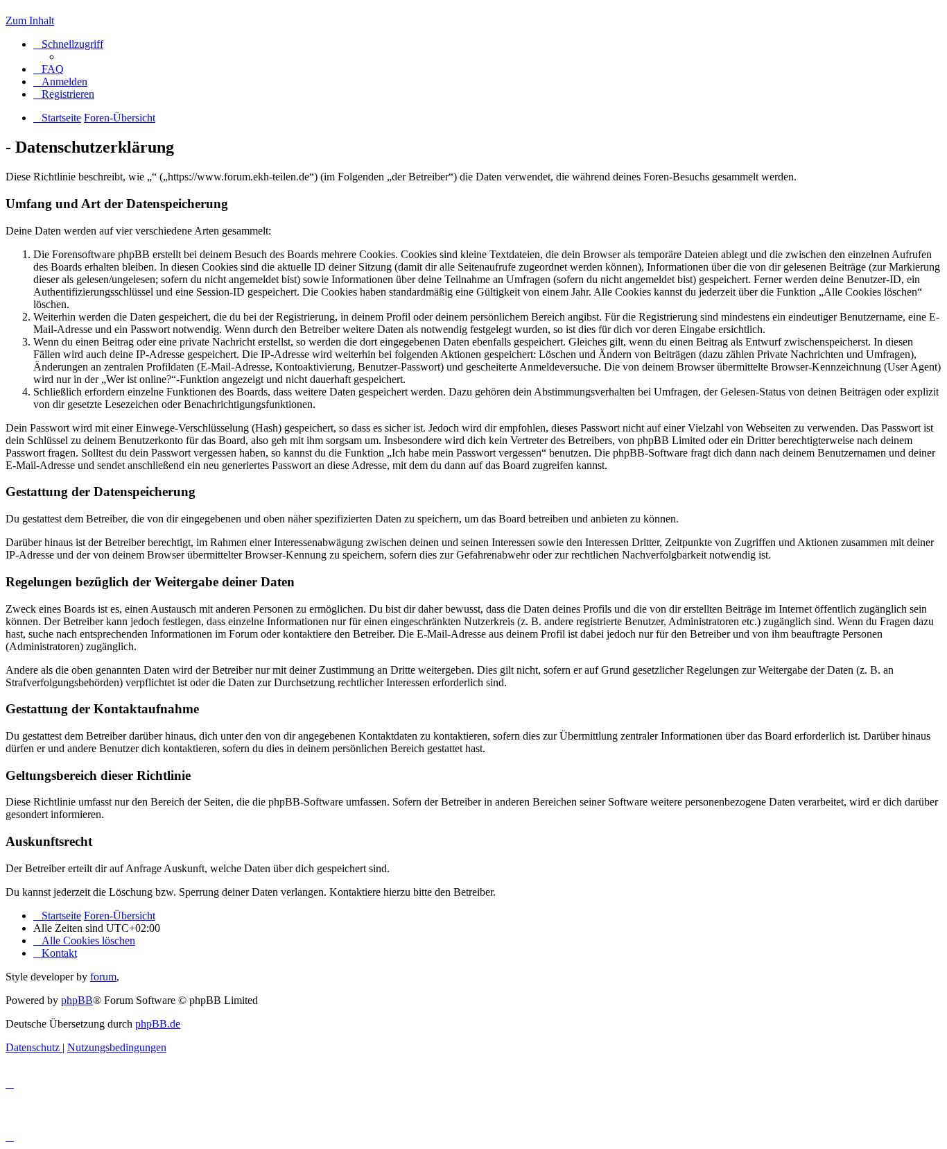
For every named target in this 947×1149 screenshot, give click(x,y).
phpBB (77, 1000)
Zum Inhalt (30, 20)
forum (103, 976)
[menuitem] (48, 69)
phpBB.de (157, 1024)
